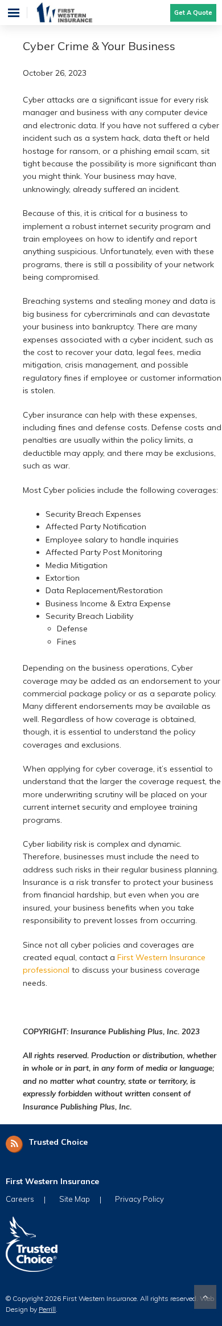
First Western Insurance (75, 12)
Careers (20, 1198)
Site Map (74, 1198)
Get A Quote (193, 13)
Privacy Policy (139, 1198)
